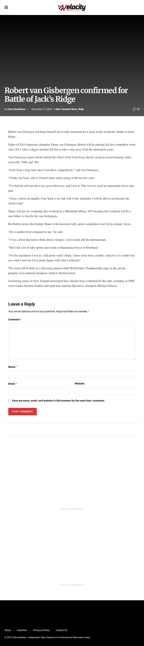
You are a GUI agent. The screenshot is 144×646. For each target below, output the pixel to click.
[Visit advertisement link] (72, 474)
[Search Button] (138, 7)
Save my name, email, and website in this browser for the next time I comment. (58, 401)
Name (13, 367)
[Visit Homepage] (72, 7)
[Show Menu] (6, 7)
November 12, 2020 (42, 109)
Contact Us (61, 630)
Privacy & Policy (41, 630)
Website (80, 384)
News (74, 109)
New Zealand (63, 109)
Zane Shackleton (17, 109)
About (7, 630)
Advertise (22, 630)
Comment (15, 320)
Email (12, 384)
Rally (81, 109)
